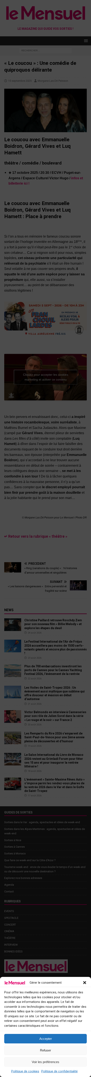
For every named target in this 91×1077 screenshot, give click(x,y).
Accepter (45, 1038)
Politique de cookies (25, 1071)
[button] (85, 982)
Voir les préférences (45, 1062)
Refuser (45, 1050)
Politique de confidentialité (59, 1071)
